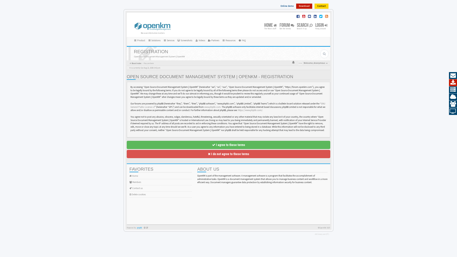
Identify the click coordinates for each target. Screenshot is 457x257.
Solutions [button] (155, 40)
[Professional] (453, 90)
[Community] (453, 104)
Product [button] (141, 40)
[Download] (453, 82)
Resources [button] (230, 40)
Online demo (287, 5)
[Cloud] (453, 97)
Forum (285, 25)
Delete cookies (138, 194)
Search (303, 25)
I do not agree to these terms (229, 154)
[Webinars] (453, 111)
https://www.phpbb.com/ (250, 110)
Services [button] (170, 40)
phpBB (139, 228)
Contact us (137, 188)
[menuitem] (185, 40)
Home (268, 25)
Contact (321, 5)
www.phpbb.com (212, 107)
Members (136, 182)
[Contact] (453, 75)
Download (304, 5)
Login (320, 25)
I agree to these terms (230, 145)
